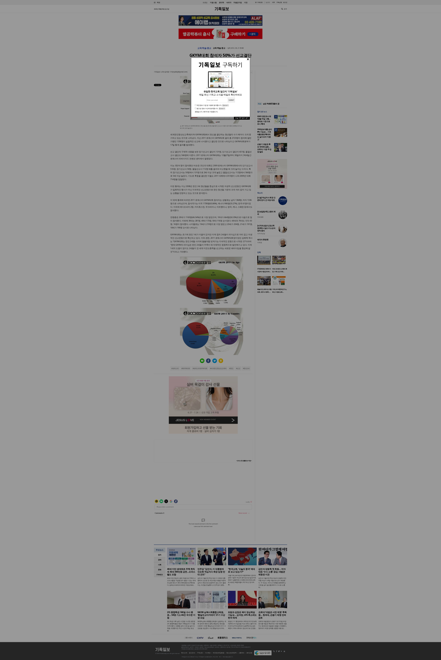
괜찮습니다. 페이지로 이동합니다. (206, 112)
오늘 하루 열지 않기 (242, 118)
